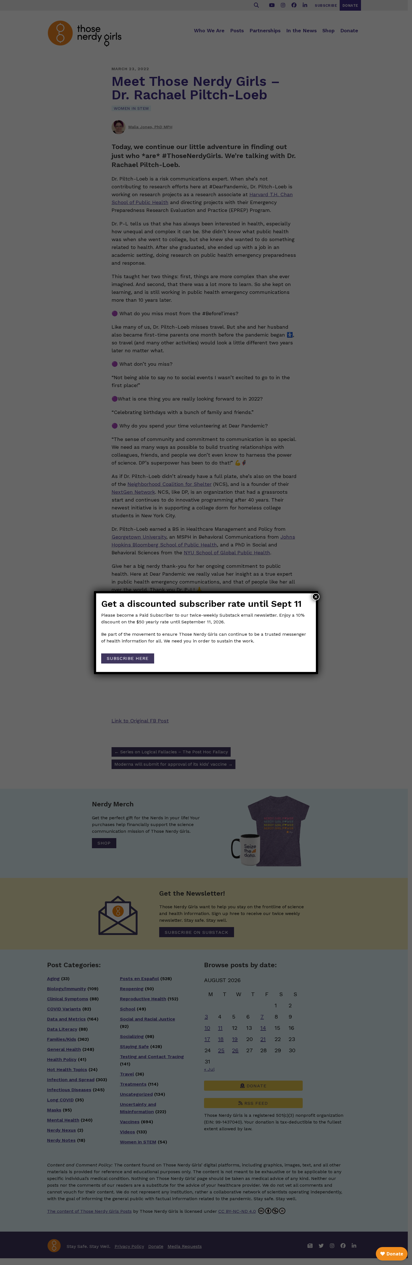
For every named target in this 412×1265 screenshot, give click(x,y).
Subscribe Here (128, 658)
